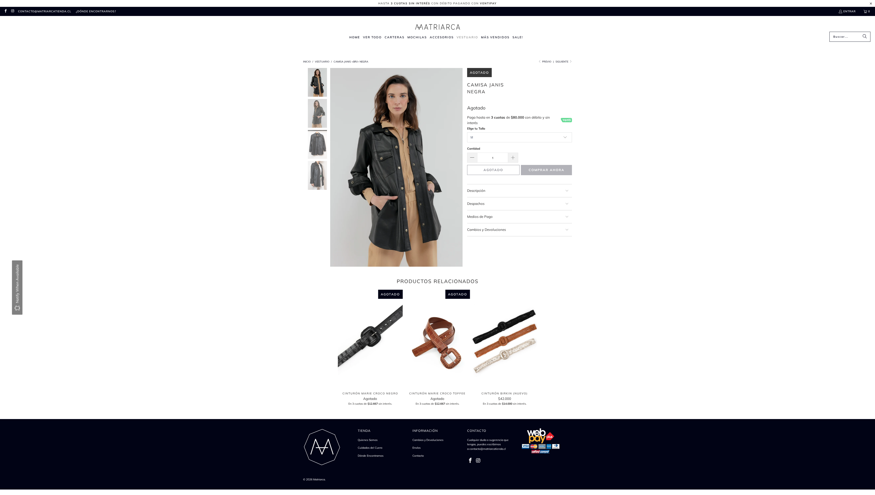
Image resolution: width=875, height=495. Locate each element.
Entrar (849, 11)
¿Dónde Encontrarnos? (96, 11)
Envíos (416, 447)
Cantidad (473, 148)
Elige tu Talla (476, 128)
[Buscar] (864, 37)
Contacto (418, 455)
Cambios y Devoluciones (427, 440)
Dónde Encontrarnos (370, 455)
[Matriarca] (437, 25)
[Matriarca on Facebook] (5, 11)
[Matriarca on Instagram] (12, 11)
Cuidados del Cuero (370, 447)
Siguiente (562, 61)
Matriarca (319, 479)
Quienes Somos (368, 440)
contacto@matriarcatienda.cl (44, 11)
